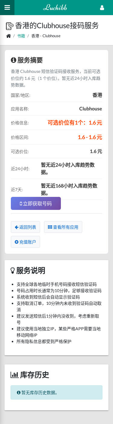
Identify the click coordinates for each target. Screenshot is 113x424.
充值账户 (27, 241)
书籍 (21, 35)
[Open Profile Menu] (102, 7)
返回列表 (27, 227)
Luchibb (55, 7)
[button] (10, 25)
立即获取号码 (37, 203)
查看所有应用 (65, 227)
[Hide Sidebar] (7, 7)
